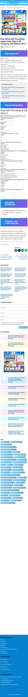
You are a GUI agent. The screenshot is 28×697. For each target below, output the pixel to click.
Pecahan (10, 464)
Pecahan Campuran (6, 467)
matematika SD (22, 459)
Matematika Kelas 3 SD (20, 454)
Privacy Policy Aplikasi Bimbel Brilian (9, 649)
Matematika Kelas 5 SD (6, 457)
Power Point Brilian (18, 470)
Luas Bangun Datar (6, 452)
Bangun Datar (5, 442)
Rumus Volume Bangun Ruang (8, 477)
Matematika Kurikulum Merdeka (8, 459)
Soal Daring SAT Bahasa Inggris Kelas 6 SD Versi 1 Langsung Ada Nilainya (7, 296)
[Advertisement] (14, 569)
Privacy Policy (4, 647)
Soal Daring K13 (20, 482)
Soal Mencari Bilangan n (17, 492)
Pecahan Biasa (18, 464)
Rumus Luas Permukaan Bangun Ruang (10, 475)
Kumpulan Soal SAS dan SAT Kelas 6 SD (13, 228)
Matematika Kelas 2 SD (6, 454)
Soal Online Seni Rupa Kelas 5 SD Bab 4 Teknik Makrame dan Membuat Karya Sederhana (16, 425)
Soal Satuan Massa (16, 500)
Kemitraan (3, 645)
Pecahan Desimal (17, 467)
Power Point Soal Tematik (18, 472)
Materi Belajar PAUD (6, 462)
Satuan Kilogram (22, 477)
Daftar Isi (2, 639)
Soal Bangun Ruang (6, 480)
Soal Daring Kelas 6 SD (6, 485)
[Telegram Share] (22, 250)
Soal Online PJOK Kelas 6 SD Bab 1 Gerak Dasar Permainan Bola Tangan (16, 344)
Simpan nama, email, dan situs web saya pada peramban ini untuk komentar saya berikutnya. (12, 323)
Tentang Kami (3, 651)
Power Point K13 (5, 472)
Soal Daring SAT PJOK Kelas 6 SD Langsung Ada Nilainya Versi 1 (6, 275)
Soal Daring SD (18, 485)
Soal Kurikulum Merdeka (19, 487)
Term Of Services (4, 653)
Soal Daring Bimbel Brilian (7, 482)
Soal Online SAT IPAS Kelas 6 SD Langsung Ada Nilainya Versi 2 (6, 269)
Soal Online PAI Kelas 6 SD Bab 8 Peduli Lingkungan (16, 393)
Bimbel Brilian (14, 2)
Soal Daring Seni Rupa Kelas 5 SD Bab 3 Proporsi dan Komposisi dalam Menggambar (16, 432)
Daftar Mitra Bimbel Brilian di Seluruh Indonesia (11, 676)
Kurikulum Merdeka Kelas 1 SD (8, 447)
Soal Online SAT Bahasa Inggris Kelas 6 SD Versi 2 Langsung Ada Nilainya (7, 257)
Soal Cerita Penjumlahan (19, 480)
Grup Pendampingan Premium (7, 680)
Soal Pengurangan (6, 497)
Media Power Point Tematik (19, 462)
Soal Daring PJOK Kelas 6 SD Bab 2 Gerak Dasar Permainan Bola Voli (16, 337)
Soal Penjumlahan (18, 497)
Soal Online (4, 495)
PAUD (3, 464)
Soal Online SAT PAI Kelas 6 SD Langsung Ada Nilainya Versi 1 (21, 257)
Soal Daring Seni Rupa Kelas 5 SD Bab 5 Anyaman (16, 418)
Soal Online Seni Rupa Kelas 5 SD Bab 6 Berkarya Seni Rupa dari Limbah (16, 412)
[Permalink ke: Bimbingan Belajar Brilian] (2, 46)
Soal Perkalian (5, 500)
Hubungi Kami (4, 643)
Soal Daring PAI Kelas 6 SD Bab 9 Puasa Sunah (16, 387)
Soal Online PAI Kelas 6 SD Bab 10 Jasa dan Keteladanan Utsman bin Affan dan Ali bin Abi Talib (16, 380)
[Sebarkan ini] (15, 250)
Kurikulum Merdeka (6, 444)
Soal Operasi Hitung (14, 495)
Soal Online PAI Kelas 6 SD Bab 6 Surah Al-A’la (16, 405)
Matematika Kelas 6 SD (19, 457)
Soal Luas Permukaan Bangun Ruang (10, 490)
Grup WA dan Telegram (6, 682)
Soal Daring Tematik (6, 487)
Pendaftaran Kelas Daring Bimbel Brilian (9, 684)
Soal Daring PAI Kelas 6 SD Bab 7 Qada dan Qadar (16, 399)
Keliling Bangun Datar (16, 442)
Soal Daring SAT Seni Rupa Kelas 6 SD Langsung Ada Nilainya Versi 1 (21, 282)
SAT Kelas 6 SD (5, 244)
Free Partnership (4, 678)
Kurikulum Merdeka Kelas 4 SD (8, 449)
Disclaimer (3, 641)
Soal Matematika (5, 492)
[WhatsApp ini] (25, 250)
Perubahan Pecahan (6, 470)
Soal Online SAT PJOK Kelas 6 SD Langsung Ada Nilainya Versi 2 (20, 275)
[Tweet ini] (19, 250)
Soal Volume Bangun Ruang (8, 503)
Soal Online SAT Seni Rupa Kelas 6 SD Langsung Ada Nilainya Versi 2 (6, 282)
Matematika (16, 452)
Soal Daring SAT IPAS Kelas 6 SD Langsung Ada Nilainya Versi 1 (20, 269)
